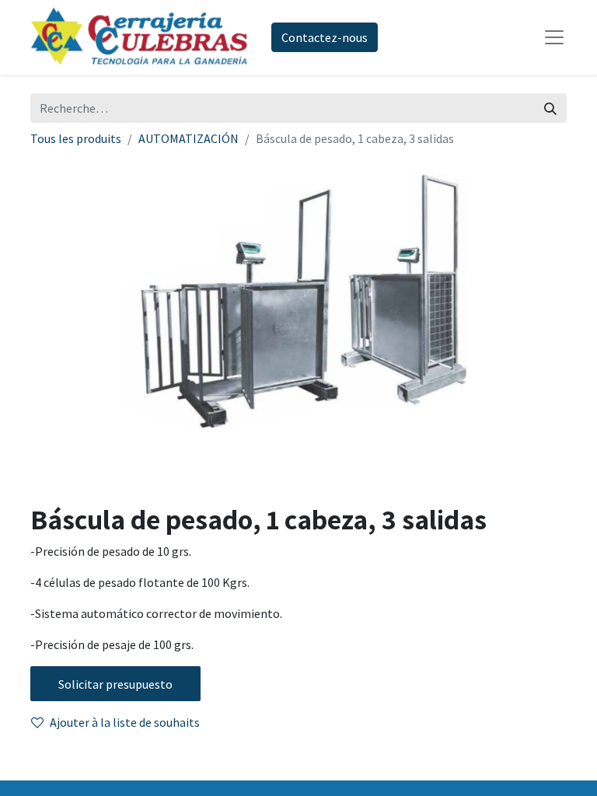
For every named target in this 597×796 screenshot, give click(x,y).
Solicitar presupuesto (115, 684)
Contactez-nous (324, 37)
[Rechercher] (550, 108)
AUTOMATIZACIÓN (188, 138)
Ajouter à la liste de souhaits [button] (125, 722)
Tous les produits (75, 138)
